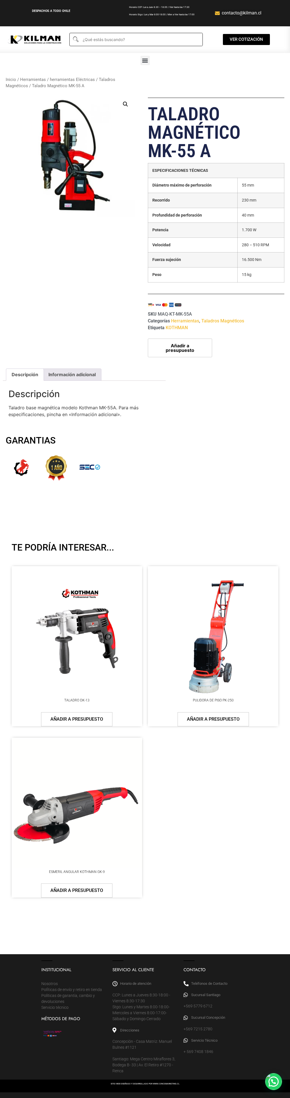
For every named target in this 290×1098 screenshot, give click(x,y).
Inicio (11, 79)
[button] (145, 60)
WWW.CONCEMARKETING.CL (166, 1084)
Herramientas (33, 79)
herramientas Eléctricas (72, 79)
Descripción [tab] (25, 374)
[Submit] (75, 39)
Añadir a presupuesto (180, 348)
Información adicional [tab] (72, 374)
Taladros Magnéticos (222, 321)
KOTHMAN (177, 327)
